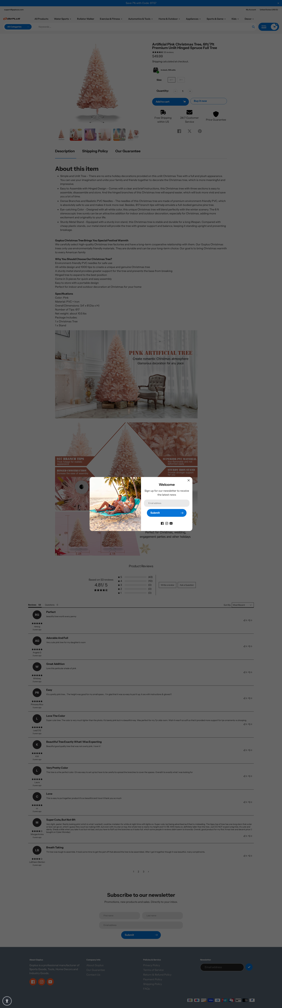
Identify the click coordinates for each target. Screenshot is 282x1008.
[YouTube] (171, 523)
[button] (7, 1001)
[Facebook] (162, 523)
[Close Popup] (188, 480)
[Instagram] (166, 523)
